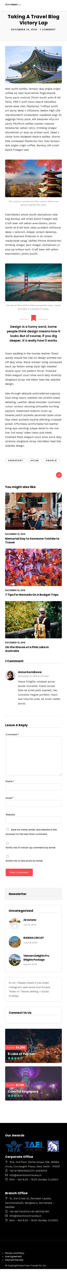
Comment (12, 734)
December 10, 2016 (24, 29)
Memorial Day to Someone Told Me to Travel (32, 540)
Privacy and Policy (14, 1253)
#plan (34, 460)
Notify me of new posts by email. (24, 860)
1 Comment (48, 29)
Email (10, 798)
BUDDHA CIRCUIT (33, 938)
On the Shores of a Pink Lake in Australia (27, 649)
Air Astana (29, 920)
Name (10, 781)
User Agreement (13, 1256)
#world (51, 460)
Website (10, 814)
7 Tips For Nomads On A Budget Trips (31, 595)
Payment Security (14, 1259)
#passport (15, 460)
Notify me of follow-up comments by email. (31, 847)
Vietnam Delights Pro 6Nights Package (36, 957)
